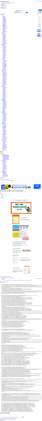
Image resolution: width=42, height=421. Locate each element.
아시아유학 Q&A (4, 84)
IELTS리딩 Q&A (4, 146)
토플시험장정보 (4, 19)
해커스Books (4, 180)
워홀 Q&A (4, 109)
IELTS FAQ (4, 62)
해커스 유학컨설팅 (3, 5)
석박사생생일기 (4, 91)
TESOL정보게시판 (5, 118)
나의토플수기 (4, 30)
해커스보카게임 (4, 26)
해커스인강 (2, 4)
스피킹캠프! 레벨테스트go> (6, 158)
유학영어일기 (4, 93)
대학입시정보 (4, 132)
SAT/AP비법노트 (4, 50)
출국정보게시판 (4, 81)
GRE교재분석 (4, 33)
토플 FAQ (4, 16)
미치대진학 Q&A (4, 116)
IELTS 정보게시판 (5, 63)
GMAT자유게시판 (5, 43)
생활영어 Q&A (4, 95)
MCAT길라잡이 (4, 114)
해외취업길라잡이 (5, 119)
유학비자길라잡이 (5, 79)
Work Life (4, 121)
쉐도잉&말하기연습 (5, 176)
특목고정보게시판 (5, 134)
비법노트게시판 (4, 23)
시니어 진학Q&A (4, 51)
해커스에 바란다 (20, 10)
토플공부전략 (4, 17)
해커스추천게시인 (5, 124)
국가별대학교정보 (5, 72)
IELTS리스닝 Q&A (5, 168)
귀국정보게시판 (4, 99)
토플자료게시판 (4, 22)
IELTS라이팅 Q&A (5, 148)
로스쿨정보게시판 (5, 113)
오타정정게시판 (4, 173)
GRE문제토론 (4, 36)
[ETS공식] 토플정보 (5, 31)
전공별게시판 (4, 77)
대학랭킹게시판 (4, 74)
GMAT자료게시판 (5, 41)
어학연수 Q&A (4, 107)
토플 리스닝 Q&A (5, 144)
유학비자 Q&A (4, 80)
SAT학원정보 (4, 47)
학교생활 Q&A (4, 94)
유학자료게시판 (4, 73)
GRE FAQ (4, 35)
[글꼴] (2, 196)
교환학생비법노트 (5, 103)
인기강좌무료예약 (5, 138)
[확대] (2, 197)
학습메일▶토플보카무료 (5, 156)
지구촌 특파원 (4, 136)
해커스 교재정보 (8, 180)
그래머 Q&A (4, 143)
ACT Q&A (4, 56)
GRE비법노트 (4, 37)
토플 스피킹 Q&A (5, 145)
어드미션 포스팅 (4, 78)
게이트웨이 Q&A (4, 150)
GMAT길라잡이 (4, 40)
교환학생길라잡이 (5, 100)
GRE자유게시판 (4, 39)
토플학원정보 (4, 18)
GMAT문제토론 (4, 42)
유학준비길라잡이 (5, 71)
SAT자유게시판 (4, 55)
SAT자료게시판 (4, 49)
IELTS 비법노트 (4, 64)
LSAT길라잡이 (4, 112)
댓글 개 (36, 278)
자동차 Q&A (4, 98)
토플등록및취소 (4, 21)
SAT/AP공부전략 (4, 46)
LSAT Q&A (4, 149)
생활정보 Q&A (4, 96)
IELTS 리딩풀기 (4, 66)
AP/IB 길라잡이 (4, 48)
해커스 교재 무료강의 (5, 174)
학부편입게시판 (4, 76)
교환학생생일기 (4, 104)
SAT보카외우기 (4, 53)
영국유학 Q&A (4, 82)
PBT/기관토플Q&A (5, 28)
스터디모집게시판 (5, 130)
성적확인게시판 (4, 20)
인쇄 (2, 193)
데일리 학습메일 (4, 126)
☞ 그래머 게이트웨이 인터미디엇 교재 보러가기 (5, 276)
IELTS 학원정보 (4, 61)
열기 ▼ (1, 281)
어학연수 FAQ (4, 105)
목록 (0, 192)
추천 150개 (39, 278)
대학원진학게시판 (5, 75)
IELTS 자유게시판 (5, 69)
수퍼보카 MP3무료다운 (5, 175)
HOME (1, 180)
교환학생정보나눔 (5, 101)
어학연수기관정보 (5, 106)
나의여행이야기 (4, 111)
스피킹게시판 (4, 24)
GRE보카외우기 (4, 38)
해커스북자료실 (4, 141)
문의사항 (17, 10)
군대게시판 (4, 135)
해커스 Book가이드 (5, 172)
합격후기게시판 (4, 133)
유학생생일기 (4, 89)
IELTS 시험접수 (4, 70)
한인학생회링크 (4, 87)
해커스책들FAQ (4, 140)
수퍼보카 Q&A (4, 142)
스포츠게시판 (4, 97)
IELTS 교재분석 (4, 60)
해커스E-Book (4, 125)
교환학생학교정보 (5, 102)
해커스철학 (4, 137)
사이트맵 (23, 10)
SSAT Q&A (4, 58)
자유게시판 (4, 128)
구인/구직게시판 (4, 120)
